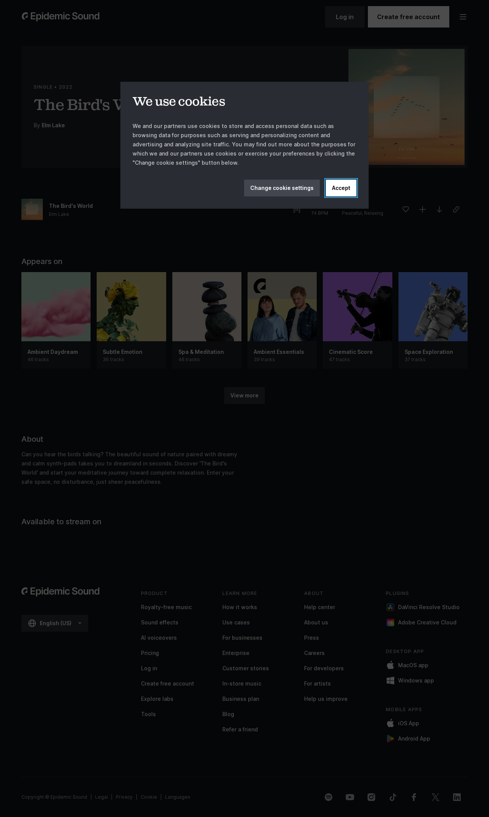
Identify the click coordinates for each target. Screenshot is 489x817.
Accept (341, 188)
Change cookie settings (282, 188)
